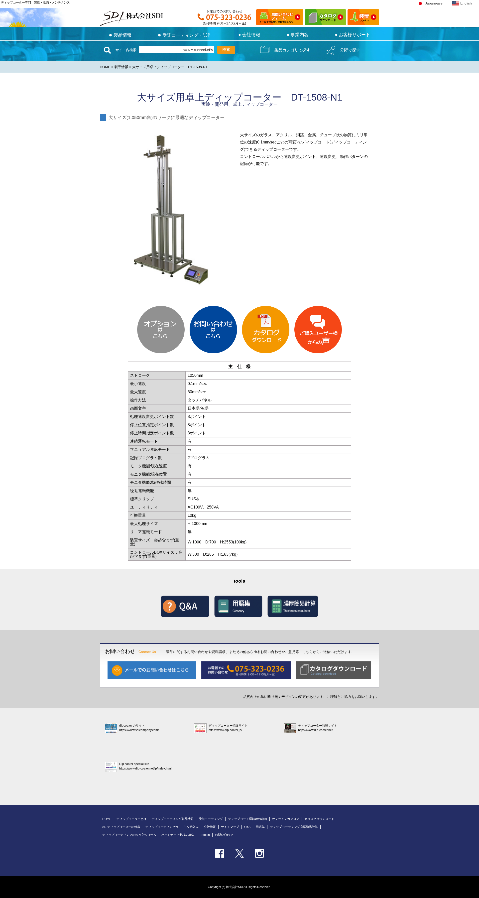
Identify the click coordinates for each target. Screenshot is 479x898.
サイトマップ (230, 827)
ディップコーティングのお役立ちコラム (129, 835)
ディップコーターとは (131, 819)
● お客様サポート (352, 34)
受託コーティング (211, 819)
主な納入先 (191, 827)
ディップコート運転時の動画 (247, 819)
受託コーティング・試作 (185, 35)
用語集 (260, 827)
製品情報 (120, 35)
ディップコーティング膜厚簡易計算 (294, 827)
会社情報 (210, 827)
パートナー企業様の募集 (177, 835)
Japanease (434, 3)
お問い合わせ (224, 835)
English (466, 3)
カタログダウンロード (319, 819)
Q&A (247, 827)
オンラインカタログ (285, 819)
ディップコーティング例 (161, 827)
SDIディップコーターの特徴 (121, 827)
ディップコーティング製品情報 (173, 819)
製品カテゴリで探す (292, 50)
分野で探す (350, 50)
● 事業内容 (298, 34)
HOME (105, 67)
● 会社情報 (249, 34)
